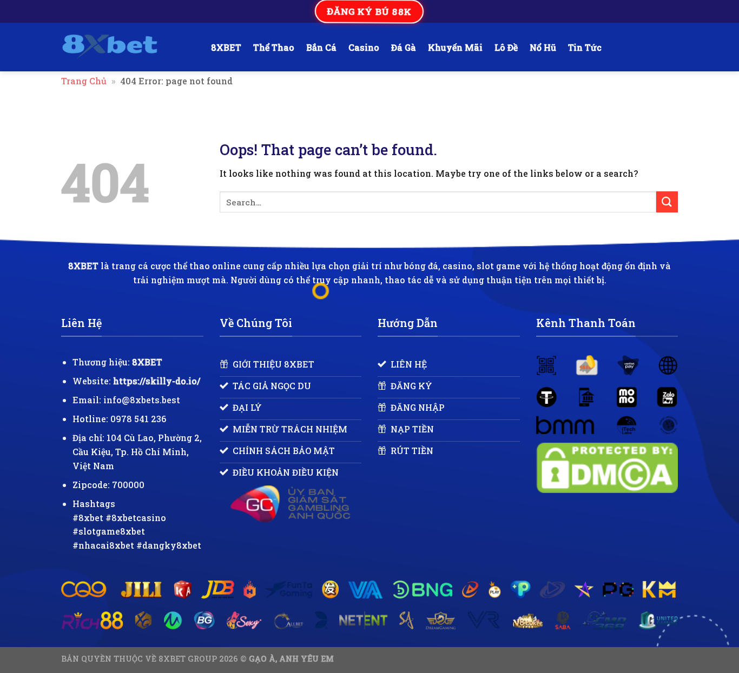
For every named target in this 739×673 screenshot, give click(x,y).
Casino (363, 47)
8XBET (226, 47)
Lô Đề (506, 47)
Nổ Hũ (543, 47)
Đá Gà (403, 47)
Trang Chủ (84, 80)
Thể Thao (273, 47)
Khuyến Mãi (455, 47)
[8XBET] (128, 47)
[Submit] (667, 201)
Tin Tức (585, 47)
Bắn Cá (321, 47)
